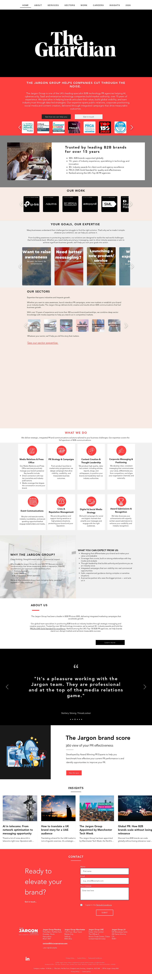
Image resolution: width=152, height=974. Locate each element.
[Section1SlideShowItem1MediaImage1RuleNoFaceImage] (70, 719)
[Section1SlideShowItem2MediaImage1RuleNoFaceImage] (72, 719)
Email (82, 876)
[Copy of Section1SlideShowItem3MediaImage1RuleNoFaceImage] (77, 719)
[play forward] (131, 127)
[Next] (145, 687)
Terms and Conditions (95, 958)
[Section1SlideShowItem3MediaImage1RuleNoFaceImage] (74, 719)
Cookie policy (86, 971)
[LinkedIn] (27, 959)
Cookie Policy (81, 958)
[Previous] (7, 687)
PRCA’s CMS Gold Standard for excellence (48, 628)
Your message (85, 886)
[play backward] (19, 127)
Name (82, 866)
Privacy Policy (70, 958)
